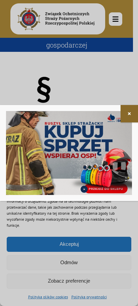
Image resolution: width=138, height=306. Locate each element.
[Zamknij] (129, 113)
